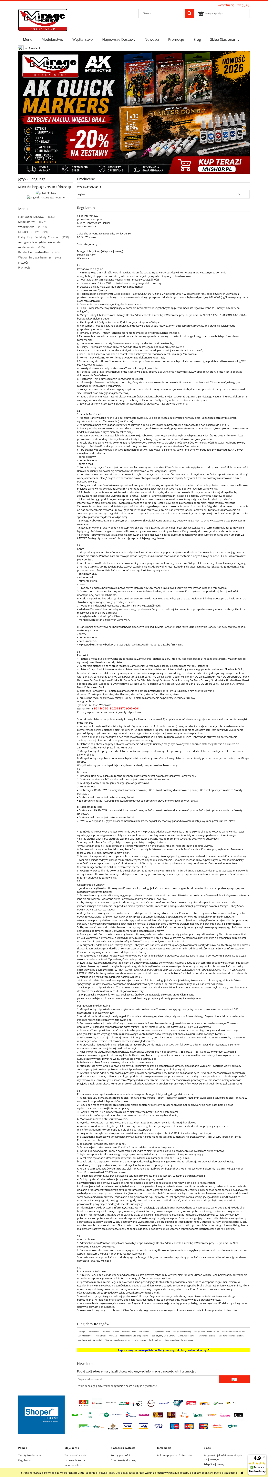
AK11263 (113, 1335)
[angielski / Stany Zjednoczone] (46, 197)
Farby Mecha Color (161, 1331)
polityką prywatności (145, 1386)
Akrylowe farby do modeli (90, 1339)
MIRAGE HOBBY (28, 232)
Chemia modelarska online (117, 1339)
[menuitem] (27, 39)
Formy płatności (120, 1455)
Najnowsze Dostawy (31, 217)
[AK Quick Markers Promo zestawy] (134, 112)
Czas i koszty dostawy (123, 1460)
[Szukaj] (189, 13)
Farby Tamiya (140, 1339)
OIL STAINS (144, 1331)
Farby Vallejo (155, 1339)
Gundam (106, 1331)
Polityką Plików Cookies (111, 1472)
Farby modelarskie (206, 1335)
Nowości (23, 262)
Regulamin (24, 1460)
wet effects (93, 1331)
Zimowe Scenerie (186, 1335)
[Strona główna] (42, 19)
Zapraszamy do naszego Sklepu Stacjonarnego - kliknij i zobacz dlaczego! (163, 1350)
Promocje (24, 267)
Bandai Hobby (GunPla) (33, 252)
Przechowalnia (73, 1465)
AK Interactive (85, 1335)
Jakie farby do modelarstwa (231, 1335)
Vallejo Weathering (182, 1331)
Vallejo (81, 1331)
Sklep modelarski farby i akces (179, 1339)
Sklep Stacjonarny (213, 1464)
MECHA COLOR (129, 1331)
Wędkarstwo (26, 227)
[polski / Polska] (46, 193)
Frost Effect (100, 1335)
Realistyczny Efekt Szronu (163, 1335)
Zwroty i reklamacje (29, 1455)
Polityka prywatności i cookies (174, 1455)
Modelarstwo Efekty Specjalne (134, 1335)
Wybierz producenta (89, 186)
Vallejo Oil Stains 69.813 (233, 1331)
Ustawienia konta (75, 1460)
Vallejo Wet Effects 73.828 (206, 1331)
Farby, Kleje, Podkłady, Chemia (38, 237)
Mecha (116, 1331)
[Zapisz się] (234, 1379)
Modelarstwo (26, 222)
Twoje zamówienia (75, 1455)
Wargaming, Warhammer (34, 257)
